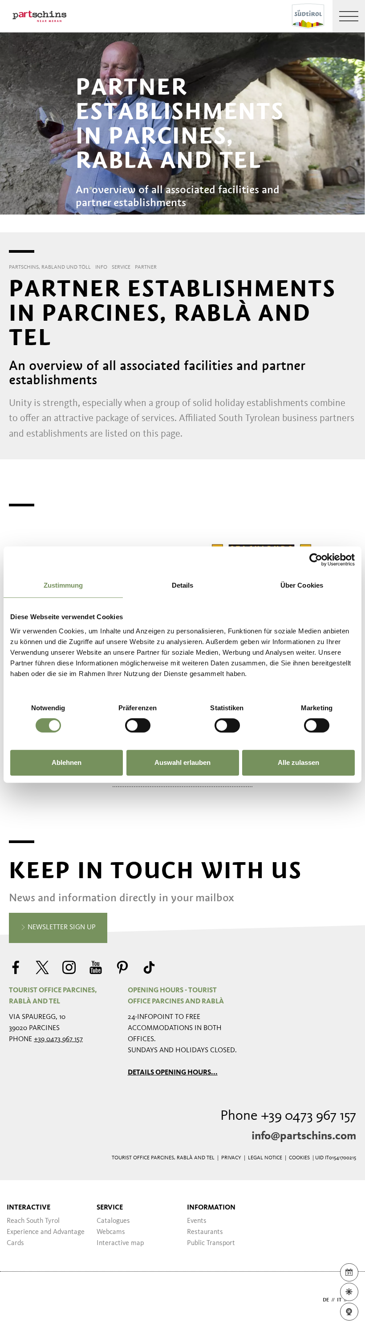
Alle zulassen (298, 762)
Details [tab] (183, 585)
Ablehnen (66, 762)
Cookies (299, 1158)
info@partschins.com (303, 1136)
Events (197, 1221)
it (339, 1300)
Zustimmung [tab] (63, 585)
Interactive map (120, 1243)
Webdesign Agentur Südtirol (20, 1300)
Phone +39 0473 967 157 (288, 1116)
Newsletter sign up (61, 927)
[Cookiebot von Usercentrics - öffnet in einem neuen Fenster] (316, 559)
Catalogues (113, 1221)
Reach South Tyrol (33, 1221)
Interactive (28, 1207)
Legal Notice (265, 1158)
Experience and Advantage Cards (46, 1238)
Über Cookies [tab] (301, 585)
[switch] (137, 725)
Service (110, 1207)
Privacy (231, 1158)
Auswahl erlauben (182, 762)
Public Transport (211, 1243)
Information (211, 1207)
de (326, 1300)
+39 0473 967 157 (58, 1039)
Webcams (111, 1232)
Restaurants (205, 1232)
